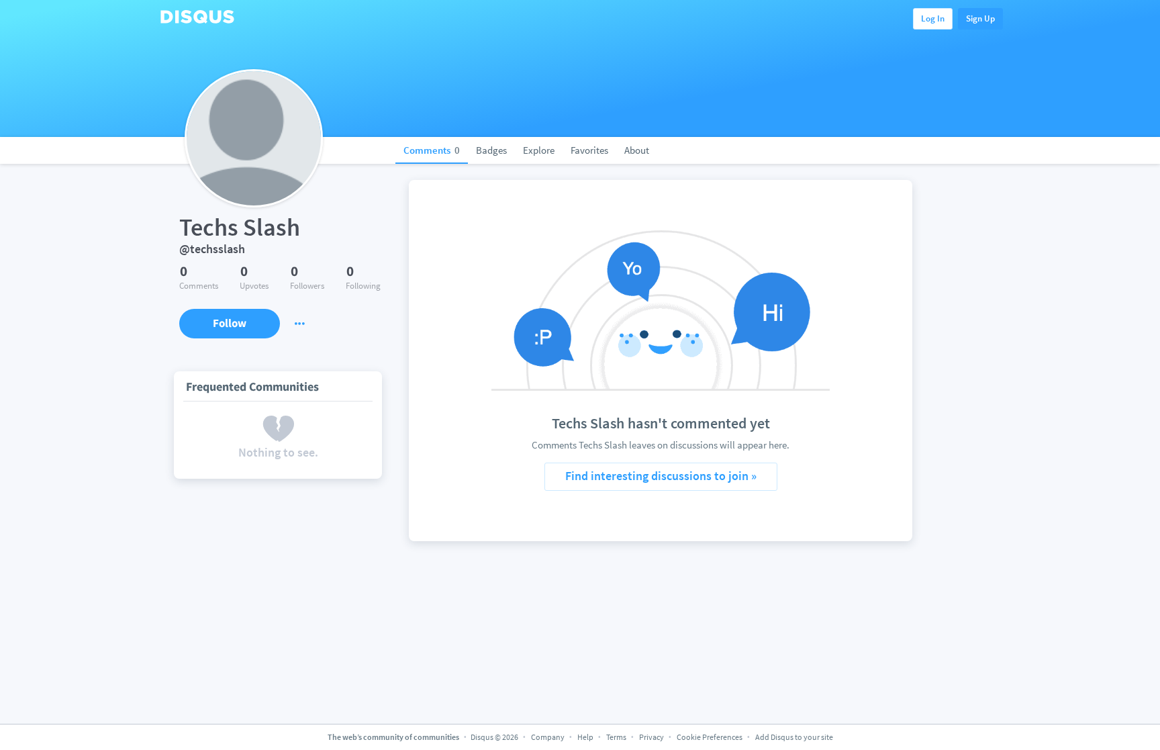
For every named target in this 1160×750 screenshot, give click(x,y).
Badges (491, 150)
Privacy (651, 737)
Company (548, 737)
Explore (538, 150)
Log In (933, 18)
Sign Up (980, 18)
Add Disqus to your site (794, 737)
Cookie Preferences (710, 737)
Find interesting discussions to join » (661, 475)
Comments (431, 150)
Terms (616, 737)
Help (585, 737)
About (636, 150)
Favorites (589, 150)
